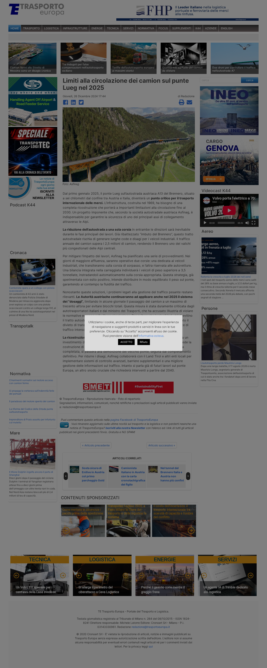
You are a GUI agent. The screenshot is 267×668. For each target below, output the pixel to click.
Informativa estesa (150, 336)
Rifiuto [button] (144, 341)
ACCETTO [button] (126, 341)
